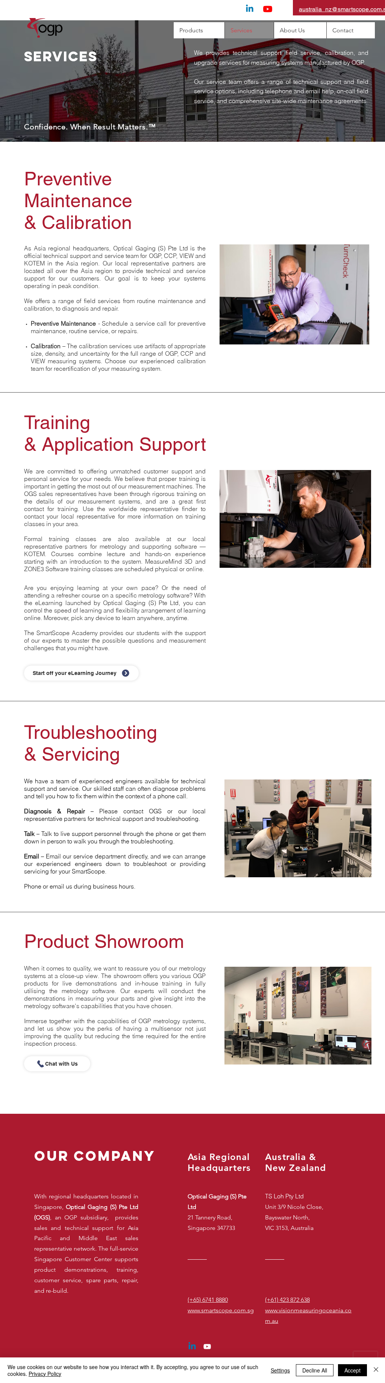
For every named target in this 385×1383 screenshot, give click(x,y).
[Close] (375, 1370)
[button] (295, 519)
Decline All (314, 1370)
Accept (352, 1370)
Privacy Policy (45, 1373)
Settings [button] (280, 1370)
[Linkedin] (249, 9)
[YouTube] (267, 9)
